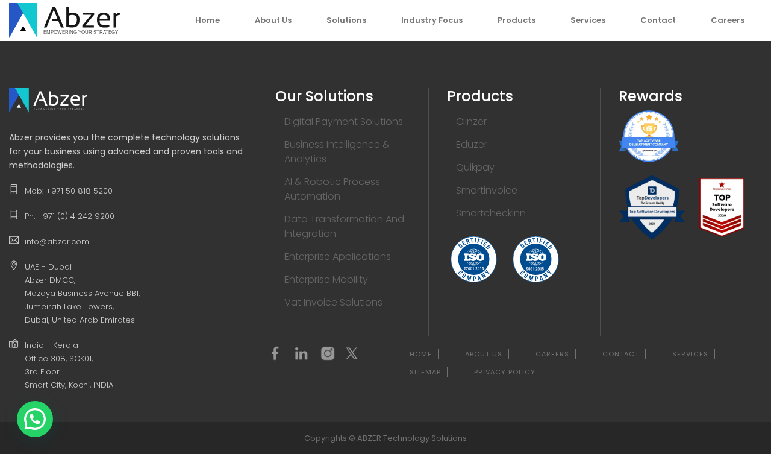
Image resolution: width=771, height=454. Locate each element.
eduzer (471, 144)
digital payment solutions (343, 121)
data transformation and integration (344, 226)
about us (273, 20)
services (587, 20)
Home (207, 20)
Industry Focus (432, 20)
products (516, 20)
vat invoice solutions (333, 302)
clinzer (471, 121)
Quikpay (475, 167)
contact (658, 20)
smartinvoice (486, 190)
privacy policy (504, 372)
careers (727, 20)
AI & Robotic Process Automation (332, 189)
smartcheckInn (491, 213)
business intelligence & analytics (337, 151)
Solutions (346, 20)
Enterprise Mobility (326, 279)
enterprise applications (337, 256)
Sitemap (425, 372)
